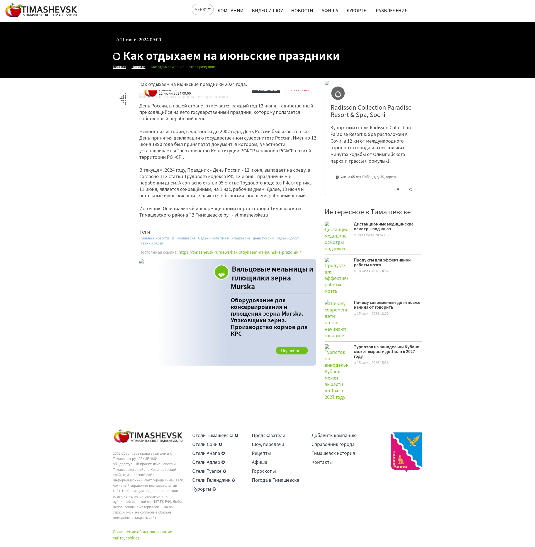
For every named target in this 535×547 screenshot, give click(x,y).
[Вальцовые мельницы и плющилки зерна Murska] (227, 312)
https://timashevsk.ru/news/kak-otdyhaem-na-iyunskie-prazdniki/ (240, 252)
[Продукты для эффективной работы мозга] (336, 275)
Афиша (330, 10)
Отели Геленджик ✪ (213, 480)
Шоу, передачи (268, 444)
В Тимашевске (183, 238)
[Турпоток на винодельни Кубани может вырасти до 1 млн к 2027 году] (336, 371)
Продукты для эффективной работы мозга (382, 262)
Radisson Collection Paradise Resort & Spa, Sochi (371, 111)
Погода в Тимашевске (275, 480)
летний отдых (152, 243)
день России (263, 238)
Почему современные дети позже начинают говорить (387, 304)
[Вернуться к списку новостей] (123, 96)
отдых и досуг (288, 238)
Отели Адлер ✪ (208, 462)
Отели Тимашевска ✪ (215, 435)
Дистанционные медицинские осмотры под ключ (384, 226)
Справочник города (333, 444)
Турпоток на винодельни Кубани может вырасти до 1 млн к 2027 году (386, 351)
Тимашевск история (333, 453)
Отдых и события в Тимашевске (224, 238)
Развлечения (392, 10)
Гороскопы (264, 471)
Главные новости (155, 238)
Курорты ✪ (204, 488)
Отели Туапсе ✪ (209, 471)
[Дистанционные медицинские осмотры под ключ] (336, 235)
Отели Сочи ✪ (207, 444)
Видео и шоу (267, 10)
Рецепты (261, 453)
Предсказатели (268, 435)
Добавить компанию (334, 435)
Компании (231, 10)
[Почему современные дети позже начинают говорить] (336, 318)
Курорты (357, 10)
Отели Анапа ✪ (208, 453)
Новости (302, 10)
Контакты (322, 462)
